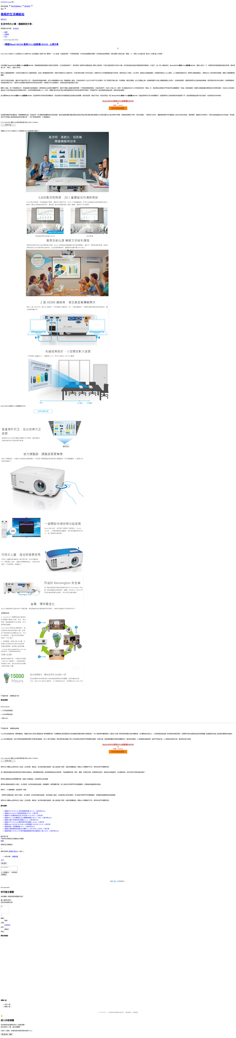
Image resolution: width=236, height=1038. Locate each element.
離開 (10, 1034)
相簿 (5, 32)
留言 (15, 851)
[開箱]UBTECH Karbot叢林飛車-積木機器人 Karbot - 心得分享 (24, 822)
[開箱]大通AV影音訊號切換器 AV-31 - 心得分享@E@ (21, 820)
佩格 (2, 841)
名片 (5, 36)
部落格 (6, 34)
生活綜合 (16, 28)
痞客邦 (11, 851)
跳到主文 (4, 19)
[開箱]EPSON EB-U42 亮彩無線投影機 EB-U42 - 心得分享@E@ (24, 811)
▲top (2, 860)
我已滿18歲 (4, 1034)
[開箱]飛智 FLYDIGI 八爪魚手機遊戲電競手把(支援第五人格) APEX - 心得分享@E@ (31, 831)
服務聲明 (135, 1012)
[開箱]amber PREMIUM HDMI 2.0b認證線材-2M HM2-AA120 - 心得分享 (27, 824)
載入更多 (3, 863)
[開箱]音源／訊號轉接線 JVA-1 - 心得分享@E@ (19, 826)
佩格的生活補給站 (12, 14)
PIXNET (104, 1012)
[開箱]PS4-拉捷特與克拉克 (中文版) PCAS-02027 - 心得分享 (23, 815)
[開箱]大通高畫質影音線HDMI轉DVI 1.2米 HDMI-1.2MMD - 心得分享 (26, 829)
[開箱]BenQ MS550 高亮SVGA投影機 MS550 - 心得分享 (31, 44)
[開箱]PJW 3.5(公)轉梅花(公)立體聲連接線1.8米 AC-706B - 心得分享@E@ (28, 817)
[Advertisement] (118, 966)
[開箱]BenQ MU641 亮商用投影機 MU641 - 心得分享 (21, 813)
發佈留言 (3, 874)
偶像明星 (15, 856)
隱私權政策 (128, 1012)
